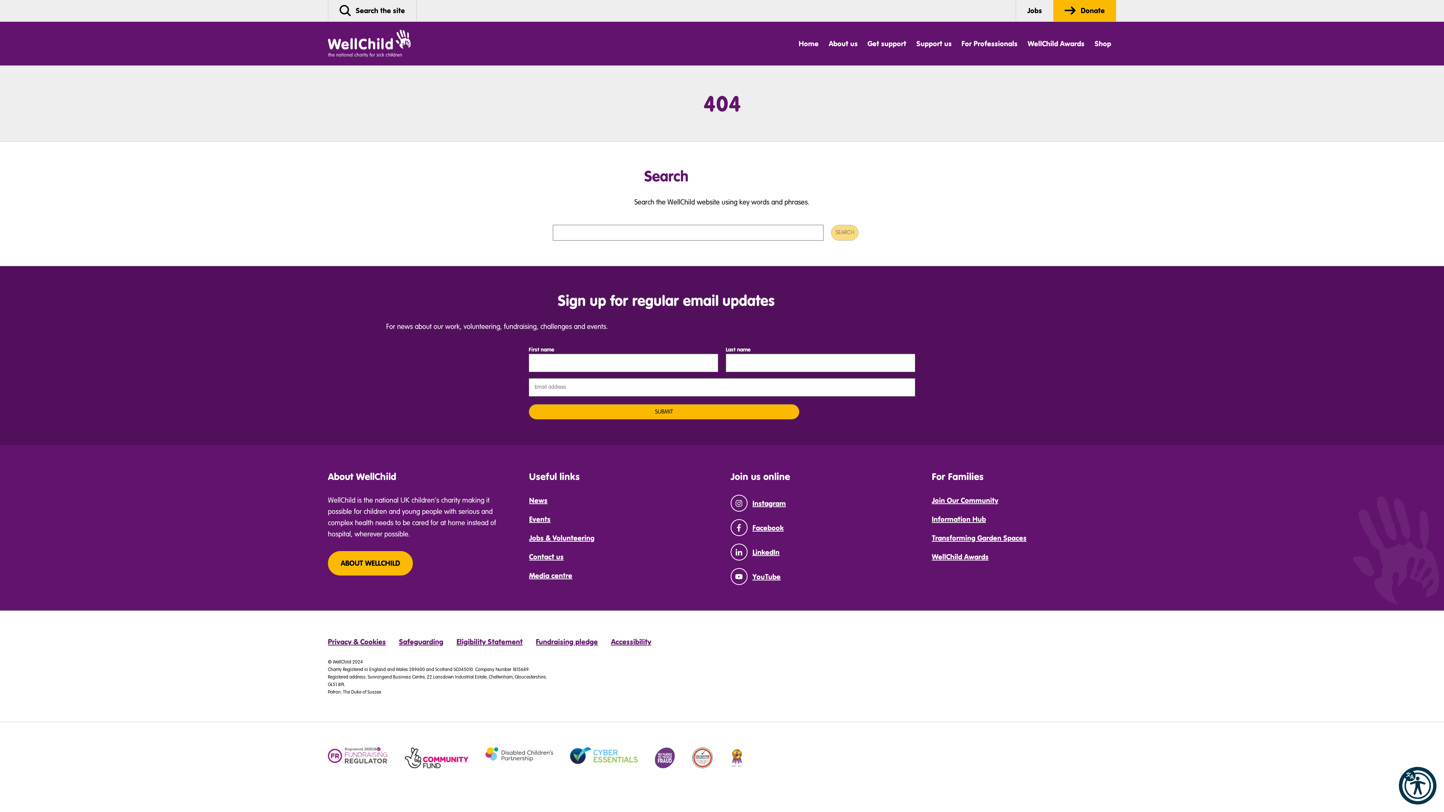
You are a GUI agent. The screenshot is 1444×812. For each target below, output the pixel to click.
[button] (1417, 785)
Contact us (546, 556)
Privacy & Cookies (357, 641)
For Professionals (990, 43)
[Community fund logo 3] (437, 757)
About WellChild (370, 563)
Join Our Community (965, 500)
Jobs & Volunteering (562, 537)
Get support (887, 43)
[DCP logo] (519, 754)
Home (809, 43)
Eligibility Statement (490, 641)
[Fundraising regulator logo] (358, 756)
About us (843, 43)
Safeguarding (421, 641)
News (538, 500)
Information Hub (959, 519)
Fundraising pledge (567, 641)
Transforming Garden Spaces (979, 537)
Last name (738, 349)
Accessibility (631, 641)
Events (540, 519)
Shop (1103, 43)
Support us (934, 43)
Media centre (550, 575)
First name (541, 349)
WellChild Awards (1056, 43)
